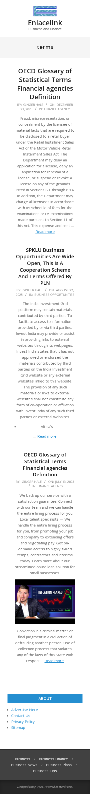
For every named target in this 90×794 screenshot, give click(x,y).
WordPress (65, 787)
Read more (45, 231)
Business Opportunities (54, 294)
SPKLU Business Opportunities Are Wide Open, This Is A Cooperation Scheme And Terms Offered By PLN (45, 266)
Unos (39, 787)
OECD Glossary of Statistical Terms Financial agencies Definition (45, 83)
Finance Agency (57, 109)
